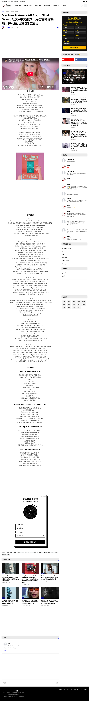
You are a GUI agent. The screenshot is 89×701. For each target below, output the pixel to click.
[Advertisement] (30, 43)
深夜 (64, 307)
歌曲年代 (46, 5)
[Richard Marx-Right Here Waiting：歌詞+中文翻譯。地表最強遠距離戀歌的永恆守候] (66, 110)
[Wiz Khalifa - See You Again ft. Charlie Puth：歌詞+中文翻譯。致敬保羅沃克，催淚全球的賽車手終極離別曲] (66, 133)
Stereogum (65, 264)
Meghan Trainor (6, 554)
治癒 (79, 304)
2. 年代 (76, 25)
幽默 (19, 552)
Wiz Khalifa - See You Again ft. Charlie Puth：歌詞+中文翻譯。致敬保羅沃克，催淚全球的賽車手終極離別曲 (79, 134)
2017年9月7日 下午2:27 (13, 645)
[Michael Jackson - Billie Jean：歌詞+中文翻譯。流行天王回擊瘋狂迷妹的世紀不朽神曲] (66, 89)
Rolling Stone (65, 260)
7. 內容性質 (66, 41)
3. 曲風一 (65, 30)
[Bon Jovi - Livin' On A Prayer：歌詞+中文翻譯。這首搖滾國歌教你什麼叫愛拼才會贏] (66, 145)
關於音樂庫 (4, 1)
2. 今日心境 (20, 532)
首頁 (3, 11)
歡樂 (56, 552)
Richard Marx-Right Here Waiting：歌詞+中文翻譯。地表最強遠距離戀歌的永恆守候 (79, 111)
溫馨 (69, 307)
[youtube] (84, 1)
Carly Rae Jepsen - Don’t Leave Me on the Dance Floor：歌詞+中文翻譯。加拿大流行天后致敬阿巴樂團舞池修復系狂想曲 (30, 579)
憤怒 (83, 301)
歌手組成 (17, 5)
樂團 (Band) (27, 5)
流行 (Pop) (27, 552)
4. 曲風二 (77, 30)
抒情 (69, 304)
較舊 (57, 683)
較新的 (4, 683)
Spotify (64, 276)
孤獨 (64, 301)
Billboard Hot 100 (66, 248)
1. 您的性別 (20, 524)
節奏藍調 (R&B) (46, 552)
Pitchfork (64, 257)
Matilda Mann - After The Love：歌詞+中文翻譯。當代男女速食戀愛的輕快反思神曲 (49, 577)
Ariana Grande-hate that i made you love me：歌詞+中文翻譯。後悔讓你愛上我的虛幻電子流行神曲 (79, 100)
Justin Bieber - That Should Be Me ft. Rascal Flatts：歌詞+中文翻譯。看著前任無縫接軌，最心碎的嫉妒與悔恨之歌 (79, 122)
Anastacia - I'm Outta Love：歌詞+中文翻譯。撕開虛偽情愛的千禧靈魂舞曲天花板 (30, 601)
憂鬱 (79, 301)
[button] (81, 6)
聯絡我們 (16, 1)
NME (63, 254)
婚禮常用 (37, 5)
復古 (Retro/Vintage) (36, 552)
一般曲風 (55, 5)
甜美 (74, 307)
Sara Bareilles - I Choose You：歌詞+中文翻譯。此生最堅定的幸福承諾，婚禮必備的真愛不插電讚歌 (10, 578)
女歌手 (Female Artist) (12, 11)
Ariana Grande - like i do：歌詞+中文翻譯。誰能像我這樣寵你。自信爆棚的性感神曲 (49, 601)
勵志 (52, 552)
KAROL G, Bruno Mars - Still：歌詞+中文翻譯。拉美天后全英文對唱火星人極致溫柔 (10, 601)
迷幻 (79, 307)
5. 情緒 (65, 35)
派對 (23, 552)
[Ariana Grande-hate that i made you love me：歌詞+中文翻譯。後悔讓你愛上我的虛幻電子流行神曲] (66, 100)
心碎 (74, 301)
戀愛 (64, 304)
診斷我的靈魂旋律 (30, 542)
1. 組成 (65, 25)
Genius (63, 251)
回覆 (5, 650)
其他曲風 (63, 5)
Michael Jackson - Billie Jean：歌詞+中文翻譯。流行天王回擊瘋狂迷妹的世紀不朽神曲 (79, 90)
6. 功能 (76, 35)
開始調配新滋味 (74, 47)
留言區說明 (22, 1)
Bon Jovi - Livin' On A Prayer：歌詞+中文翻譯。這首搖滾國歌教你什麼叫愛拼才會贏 (79, 146)
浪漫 (83, 304)
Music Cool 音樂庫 (13, 691)
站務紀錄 (11, 1)
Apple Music (65, 273)
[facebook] (86, 1)
